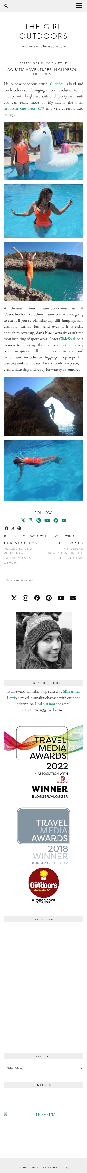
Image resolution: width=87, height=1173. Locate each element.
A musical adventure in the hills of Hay (65, 550)
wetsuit (46, 535)
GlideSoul (57, 83)
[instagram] (25, 598)
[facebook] (37, 598)
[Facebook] (55, 520)
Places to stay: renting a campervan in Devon (21, 552)
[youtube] (61, 598)
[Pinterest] (38, 520)
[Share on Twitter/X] (13, 528)
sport (13, 535)
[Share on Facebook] (7, 528)
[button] (80, 6)
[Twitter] (23, 520)
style (62, 63)
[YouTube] (47, 520)
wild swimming (67, 535)
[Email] (64, 520)
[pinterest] (49, 598)
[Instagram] (31, 520)
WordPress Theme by (43, 1167)
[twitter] (14, 598)
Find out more (46, 703)
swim (34, 535)
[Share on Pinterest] (19, 528)
